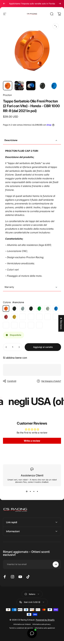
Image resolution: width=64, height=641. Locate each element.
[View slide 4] (37, 491)
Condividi (11, 381)
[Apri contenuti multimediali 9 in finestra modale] (56, 26)
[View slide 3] (34, 491)
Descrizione (10, 140)
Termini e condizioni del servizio (21, 628)
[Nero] (31, 308)
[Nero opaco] (14, 308)
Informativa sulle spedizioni (45, 628)
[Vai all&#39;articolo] (7, 85)
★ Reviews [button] (61, 323)
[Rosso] (6, 317)
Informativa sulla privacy (41, 624)
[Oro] (14, 317)
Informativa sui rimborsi (22, 624)
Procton (7, 95)
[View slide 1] (26, 491)
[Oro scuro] (14, 325)
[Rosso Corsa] (23, 325)
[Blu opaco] (56, 317)
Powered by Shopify (45, 620)
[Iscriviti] (56, 564)
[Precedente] (4, 3)
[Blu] (56, 308)
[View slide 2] (30, 491)
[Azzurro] (31, 325)
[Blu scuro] (31, 317)
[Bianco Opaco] (23, 308)
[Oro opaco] (23, 317)
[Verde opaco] (48, 317)
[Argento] (48, 308)
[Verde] (39, 308)
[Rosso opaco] (39, 317)
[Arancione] (6, 308)
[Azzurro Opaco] (6, 325)
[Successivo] (60, 3)
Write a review (32, 440)
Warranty (9, 287)
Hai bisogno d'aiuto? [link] (51, 381)
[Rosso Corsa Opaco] (39, 325)
